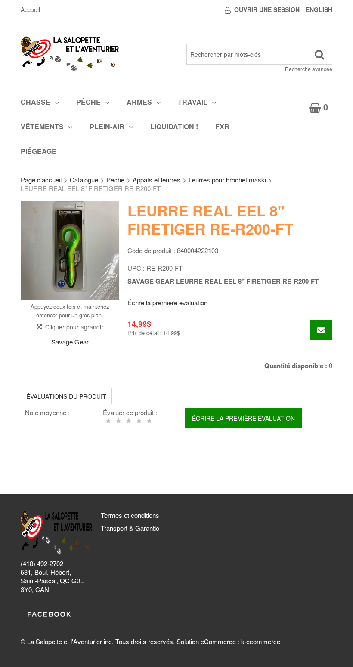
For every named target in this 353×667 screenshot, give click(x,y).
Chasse (35, 102)
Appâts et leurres (156, 179)
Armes (139, 102)
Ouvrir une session (267, 9)
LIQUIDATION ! (174, 127)
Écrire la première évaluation (167, 302)
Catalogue (84, 179)
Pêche (88, 102)
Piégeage (38, 151)
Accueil (30, 9)
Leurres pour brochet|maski (227, 179)
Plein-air (107, 127)
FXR (222, 127)
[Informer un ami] (321, 330)
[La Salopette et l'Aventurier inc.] (70, 53)
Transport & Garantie (130, 527)
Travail (192, 102)
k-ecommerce (260, 641)
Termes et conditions (130, 515)
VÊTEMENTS (42, 127)
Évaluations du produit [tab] (66, 396)
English (319, 9)
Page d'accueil (41, 179)
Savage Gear (70, 341)
